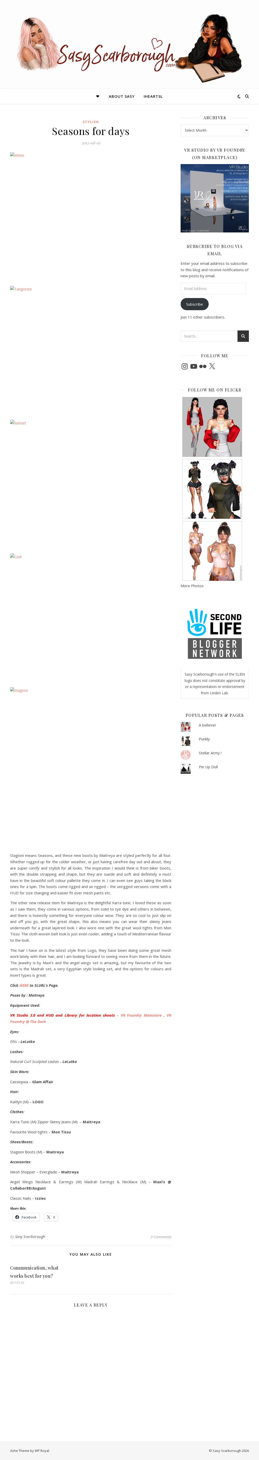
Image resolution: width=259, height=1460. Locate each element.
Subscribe (194, 304)
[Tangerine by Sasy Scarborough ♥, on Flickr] (90, 348)
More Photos (192, 585)
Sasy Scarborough (30, 1236)
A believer (207, 724)
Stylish (91, 122)
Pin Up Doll (208, 766)
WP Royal (42, 1450)
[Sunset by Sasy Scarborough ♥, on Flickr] (90, 482)
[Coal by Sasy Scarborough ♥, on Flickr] (90, 615)
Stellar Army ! (210, 752)
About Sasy (122, 96)
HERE (24, 985)
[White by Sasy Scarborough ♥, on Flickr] (90, 214)
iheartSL (153, 96)
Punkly (204, 738)
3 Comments (160, 1236)
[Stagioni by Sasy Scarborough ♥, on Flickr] (90, 768)
